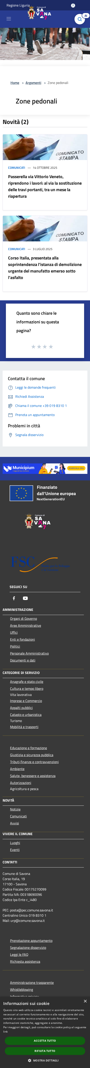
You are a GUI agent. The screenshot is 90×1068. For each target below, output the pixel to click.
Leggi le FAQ (19, 954)
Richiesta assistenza (25, 961)
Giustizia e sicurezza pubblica (31, 754)
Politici (15, 646)
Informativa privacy (24, 996)
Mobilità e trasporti (24, 726)
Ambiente (17, 768)
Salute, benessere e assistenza (32, 775)
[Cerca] (80, 19)
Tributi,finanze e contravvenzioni (34, 761)
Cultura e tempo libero (26, 688)
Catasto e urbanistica (26, 714)
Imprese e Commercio (26, 700)
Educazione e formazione (28, 747)
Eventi (15, 849)
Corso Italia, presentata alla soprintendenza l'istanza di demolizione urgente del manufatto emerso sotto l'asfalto (45, 267)
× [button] (85, 1001)
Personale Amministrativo (29, 653)
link (5, 1031)
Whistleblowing (21, 989)
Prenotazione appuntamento (31, 940)
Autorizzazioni (20, 782)
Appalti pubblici (21, 707)
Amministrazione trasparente (32, 982)
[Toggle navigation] (8, 18)
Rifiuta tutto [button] (45, 1051)
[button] (45, 1060)
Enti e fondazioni (22, 639)
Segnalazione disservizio (28, 947)
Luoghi (15, 842)
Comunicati (16, 167)
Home (14, 82)
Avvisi (14, 823)
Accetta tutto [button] (45, 1041)
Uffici (14, 632)
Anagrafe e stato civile (26, 681)
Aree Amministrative (25, 625)
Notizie (15, 809)
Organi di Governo (23, 618)
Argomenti (33, 82)
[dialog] (45, 1032)
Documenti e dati (22, 660)
